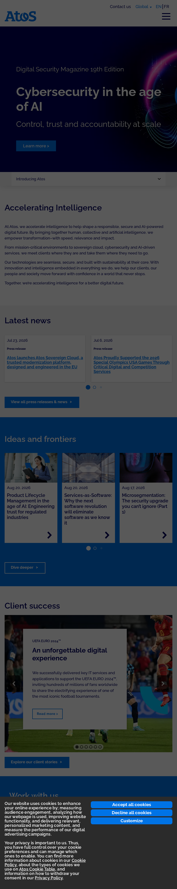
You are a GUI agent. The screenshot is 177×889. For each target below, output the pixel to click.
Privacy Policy (49, 877)
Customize (132, 820)
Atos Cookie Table (37, 869)
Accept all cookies (131, 804)
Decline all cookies (131, 812)
